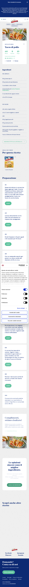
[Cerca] (27, 19)
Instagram (20, 553)
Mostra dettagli (21, 308)
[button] (23, 44)
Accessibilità (5, 579)
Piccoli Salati (19, 24)
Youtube (20, 555)
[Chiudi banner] (26, 265)
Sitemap (19, 579)
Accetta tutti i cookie (15, 312)
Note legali (9, 577)
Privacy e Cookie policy (17, 577)
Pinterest (8, 555)
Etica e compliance (13, 579)
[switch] (25, 294)
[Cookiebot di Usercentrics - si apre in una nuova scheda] (19, 265)
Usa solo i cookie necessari (14, 320)
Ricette (8, 24)
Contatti (4, 577)
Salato (13, 24)
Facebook (8, 553)
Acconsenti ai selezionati (14, 316)
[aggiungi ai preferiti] (24, 44)
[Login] (25, 19)
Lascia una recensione (10, 56)
